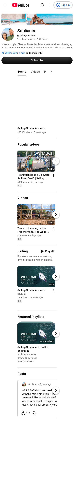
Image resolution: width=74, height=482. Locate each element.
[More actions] (53, 175)
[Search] (42, 5)
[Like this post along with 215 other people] (23, 413)
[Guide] (5, 5)
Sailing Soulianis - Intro (31, 128)
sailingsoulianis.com (14, 53)
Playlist (32, 354)
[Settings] (50, 5)
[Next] (55, 161)
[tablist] (37, 72)
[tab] (22, 72)
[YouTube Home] (20, 5)
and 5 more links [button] (34, 53)
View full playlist (25, 361)
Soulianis (22, 294)
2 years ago (45, 384)
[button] (51, 72)
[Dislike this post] (34, 413)
